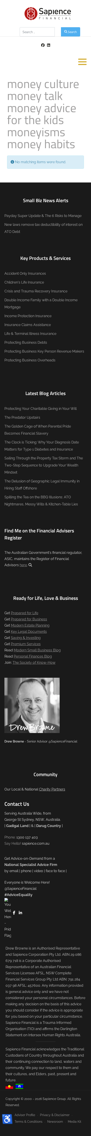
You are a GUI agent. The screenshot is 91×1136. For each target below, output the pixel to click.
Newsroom (55, 1121)
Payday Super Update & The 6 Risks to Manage (43, 216)
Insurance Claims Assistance (27, 325)
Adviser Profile (25, 1115)
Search (72, 32)
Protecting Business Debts (25, 342)
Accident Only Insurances (25, 273)
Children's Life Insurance (24, 282)
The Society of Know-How (34, 662)
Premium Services (26, 644)
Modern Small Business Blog (37, 650)
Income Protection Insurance (27, 316)
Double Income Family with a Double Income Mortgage (41, 303)
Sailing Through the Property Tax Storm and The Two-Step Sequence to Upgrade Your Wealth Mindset (43, 465)
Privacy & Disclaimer (55, 1115)
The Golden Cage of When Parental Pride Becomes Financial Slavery (37, 430)
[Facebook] (43, 45)
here (23, 565)
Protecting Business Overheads (29, 360)
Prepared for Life (24, 613)
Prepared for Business (29, 619)
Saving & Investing (26, 638)
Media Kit (74, 1121)
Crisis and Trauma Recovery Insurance (35, 291)
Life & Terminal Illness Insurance (30, 334)
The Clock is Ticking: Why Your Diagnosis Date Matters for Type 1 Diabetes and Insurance (41, 445)
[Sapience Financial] (48, 13)
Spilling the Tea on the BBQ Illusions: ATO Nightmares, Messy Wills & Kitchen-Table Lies (41, 500)
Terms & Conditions (28, 1121)
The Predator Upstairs (22, 417)
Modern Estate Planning (30, 625)
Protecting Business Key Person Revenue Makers (44, 351)
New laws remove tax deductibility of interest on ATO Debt (43, 228)
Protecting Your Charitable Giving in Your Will (40, 409)
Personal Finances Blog (33, 656)
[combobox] (37, 31)
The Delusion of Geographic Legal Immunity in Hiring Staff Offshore (42, 484)
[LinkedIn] (48, 45)
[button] (82, 61)
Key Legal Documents (29, 631)
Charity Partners (52, 789)
